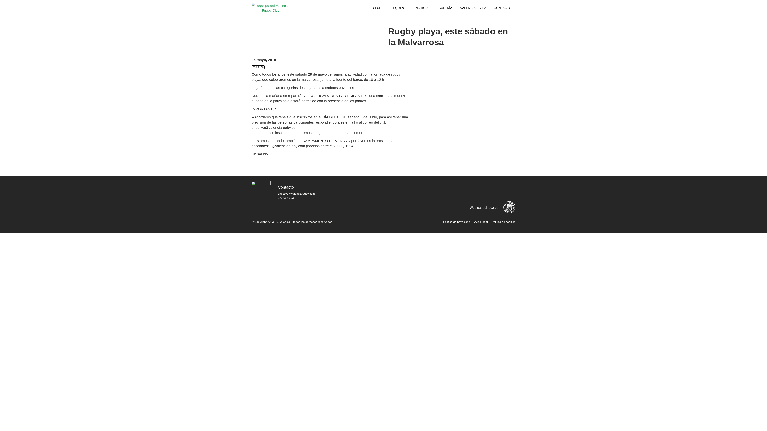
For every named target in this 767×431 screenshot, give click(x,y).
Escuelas (258, 67)
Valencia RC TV (473, 8)
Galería (445, 8)
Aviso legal (481, 221)
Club (377, 8)
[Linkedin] (510, 190)
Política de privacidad (456, 221)
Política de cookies (503, 221)
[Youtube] (498, 190)
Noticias (423, 8)
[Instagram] (486, 190)
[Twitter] (474, 190)
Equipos (400, 8)
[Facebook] (462, 190)
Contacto (502, 8)
